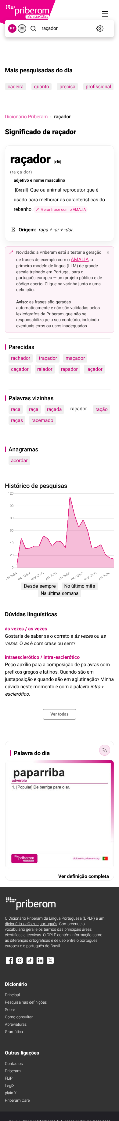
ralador (44, 369)
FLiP (9, 1078)
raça (33, 409)
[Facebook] (9, 963)
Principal (12, 995)
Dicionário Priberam (26, 117)
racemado (42, 420)
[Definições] (100, 28)
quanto (41, 86)
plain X (10, 1093)
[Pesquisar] (33, 28)
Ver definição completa (83, 876)
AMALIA (80, 259)
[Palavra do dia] (104, 750)
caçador (20, 369)
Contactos (14, 1064)
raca (15, 409)
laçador (94, 369)
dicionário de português (31, 924)
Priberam (13, 1071)
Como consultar (19, 1017)
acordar (19, 460)
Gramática (14, 1032)
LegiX (10, 1086)
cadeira (15, 86)
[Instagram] (19, 963)
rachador (20, 358)
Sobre (10, 1010)
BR (22, 28)
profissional (98, 86)
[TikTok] (29, 963)
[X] (50, 963)
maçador (75, 358)
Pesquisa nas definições (26, 1002)
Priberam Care (17, 1100)
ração (102, 409)
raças (17, 420)
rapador (69, 369)
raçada (54, 409)
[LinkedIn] (40, 963)
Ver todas (59, 714)
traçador (48, 358)
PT (12, 28)
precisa (67, 86)
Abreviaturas (16, 1024)
